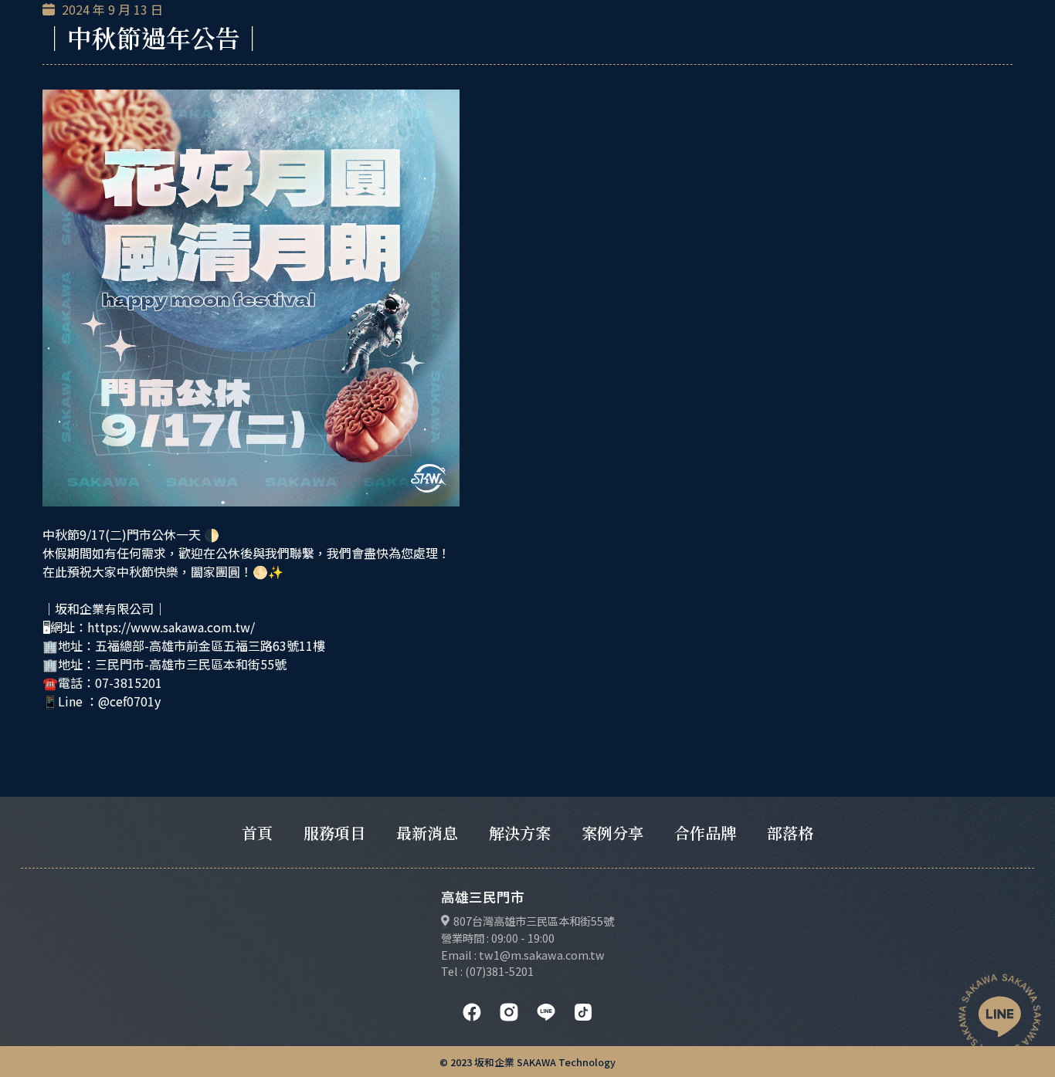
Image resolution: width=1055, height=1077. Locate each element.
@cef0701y (129, 701)
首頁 (257, 832)
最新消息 (427, 832)
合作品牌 (705, 832)
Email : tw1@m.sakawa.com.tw (523, 955)
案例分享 (612, 832)
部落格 (790, 832)
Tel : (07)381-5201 (487, 971)
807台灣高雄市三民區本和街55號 (533, 921)
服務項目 (334, 832)
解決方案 (520, 832)
